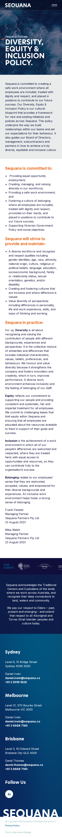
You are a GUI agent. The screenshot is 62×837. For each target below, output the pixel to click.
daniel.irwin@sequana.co (22, 678)
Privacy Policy (12, 825)
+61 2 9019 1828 (16, 682)
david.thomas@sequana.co (24, 765)
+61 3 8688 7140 (16, 725)
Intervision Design (22, 832)
